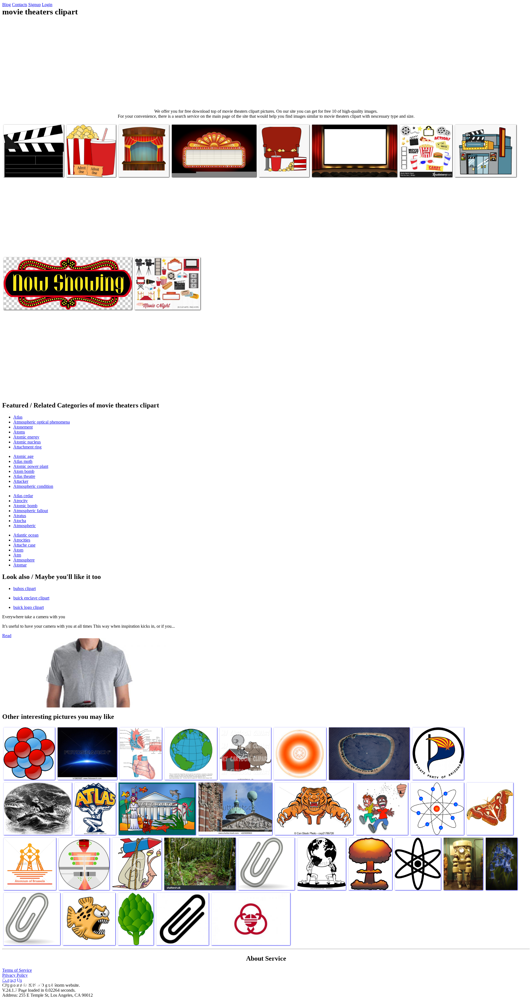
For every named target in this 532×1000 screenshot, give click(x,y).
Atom (18, 550)
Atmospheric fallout (30, 510)
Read (6, 635)
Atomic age (23, 456)
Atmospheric (24, 525)
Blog (6, 4)
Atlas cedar (23, 495)
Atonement (23, 427)
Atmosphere (24, 560)
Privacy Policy (15, 975)
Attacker (20, 481)
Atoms (19, 432)
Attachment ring (27, 447)
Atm (17, 555)
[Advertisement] (266, 62)
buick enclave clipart (31, 598)
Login (47, 4)
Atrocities (21, 540)
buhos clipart (24, 588)
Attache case (24, 545)
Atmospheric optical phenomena (41, 422)
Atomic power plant (30, 466)
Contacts (19, 4)
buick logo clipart (28, 607)
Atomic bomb (25, 505)
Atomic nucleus (27, 442)
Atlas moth (22, 461)
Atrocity (20, 500)
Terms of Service (17, 970)
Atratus (19, 515)
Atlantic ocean (26, 535)
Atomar (20, 565)
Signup (34, 4)
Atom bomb (23, 471)
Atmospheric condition (33, 486)
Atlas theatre (24, 476)
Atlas (17, 417)
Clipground (27, 983)
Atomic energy (26, 437)
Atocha (19, 520)
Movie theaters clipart (22, 169)
